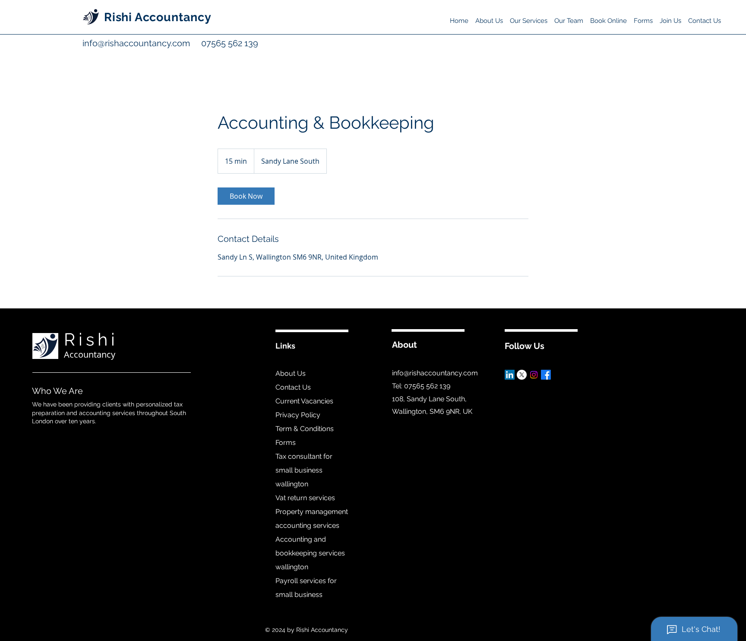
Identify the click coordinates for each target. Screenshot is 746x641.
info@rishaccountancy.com (137, 43)
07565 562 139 (220, 43)
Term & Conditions (304, 429)
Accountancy (89, 354)
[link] (246, 196)
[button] (528, 17)
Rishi (91, 339)
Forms (285, 442)
